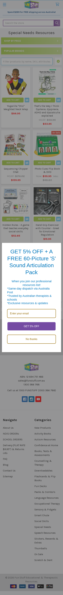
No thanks (31, 339)
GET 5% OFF (31, 326)
